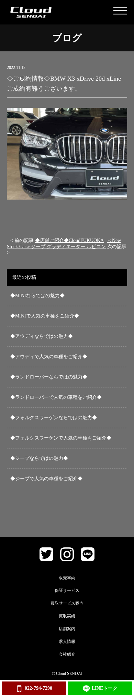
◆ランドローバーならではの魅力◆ (48, 377)
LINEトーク (105, 688)
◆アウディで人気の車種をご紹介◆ (48, 356)
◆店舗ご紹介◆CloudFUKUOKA (69, 240)
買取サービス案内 (67, 603)
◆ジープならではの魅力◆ (39, 458)
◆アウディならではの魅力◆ (41, 336)
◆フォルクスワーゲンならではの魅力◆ (53, 417)
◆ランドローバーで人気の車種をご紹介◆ (56, 397)
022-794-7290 (38, 688)
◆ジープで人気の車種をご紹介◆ (46, 478)
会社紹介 (67, 654)
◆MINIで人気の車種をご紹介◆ (44, 316)
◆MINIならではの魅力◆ (37, 295)
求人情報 (67, 641)
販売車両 (67, 577)
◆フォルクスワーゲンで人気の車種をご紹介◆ (60, 438)
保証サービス (67, 590)
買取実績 (67, 616)
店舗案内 (67, 628)
